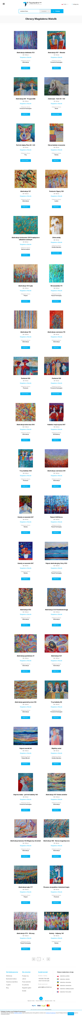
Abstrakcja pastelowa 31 (25, 656)
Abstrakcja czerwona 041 (56, 471)
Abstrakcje (25, 62)
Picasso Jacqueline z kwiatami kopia (56, 887)
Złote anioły (56, 237)
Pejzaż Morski (26, 758)
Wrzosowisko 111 (56, 286)
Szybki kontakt (43, 972)
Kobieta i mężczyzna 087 (56, 424)
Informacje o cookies (48, 1000)
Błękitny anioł (56, 748)
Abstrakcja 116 (25, 332)
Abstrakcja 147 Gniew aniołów (56, 794)
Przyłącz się (25, 976)
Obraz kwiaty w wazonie (56, 145)
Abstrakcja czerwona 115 (56, 332)
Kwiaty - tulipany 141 (56, 933)
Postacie (25, 388)
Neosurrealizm (25, 249)
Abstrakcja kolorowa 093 (26, 424)
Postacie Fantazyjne (56, 62)
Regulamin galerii (26, 987)
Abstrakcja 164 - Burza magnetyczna (56, 841)
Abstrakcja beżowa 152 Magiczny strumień (25, 841)
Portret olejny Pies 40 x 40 (25, 145)
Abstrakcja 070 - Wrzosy (26, 933)
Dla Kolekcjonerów (12, 972)
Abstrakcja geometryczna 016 (25, 702)
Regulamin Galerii (31, 1000)
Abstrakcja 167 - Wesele (56, 52)
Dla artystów (26, 972)
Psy (26, 154)
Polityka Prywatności (40, 1000)
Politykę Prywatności (51, 1012)
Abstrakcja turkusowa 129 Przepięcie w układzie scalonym (25, 238)
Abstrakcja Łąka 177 (25, 887)
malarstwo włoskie (65, 979)
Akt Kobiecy (56, 434)
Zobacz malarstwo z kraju (65, 972)
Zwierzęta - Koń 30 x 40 (56, 99)
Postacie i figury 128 (56, 191)
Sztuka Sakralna (56, 247)
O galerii (8, 984)
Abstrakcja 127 (25, 191)
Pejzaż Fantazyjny (56, 295)
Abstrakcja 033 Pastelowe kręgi (56, 609)
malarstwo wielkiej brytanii (67, 988)
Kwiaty (56, 154)
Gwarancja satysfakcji (12, 981)
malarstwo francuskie (65, 991)
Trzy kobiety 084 (26, 471)
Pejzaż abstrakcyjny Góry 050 (56, 563)
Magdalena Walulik (25, 57)
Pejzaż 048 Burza (56, 517)
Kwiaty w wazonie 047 (26, 517)
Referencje (9, 976)
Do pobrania (25, 984)
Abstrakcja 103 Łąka (25, 286)
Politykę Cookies (18, 1012)
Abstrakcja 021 (56, 656)
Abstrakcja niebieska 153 (26, 52)
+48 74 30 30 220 (43, 981)
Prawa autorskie (26, 981)
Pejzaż (26, 295)
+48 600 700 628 (43, 978)
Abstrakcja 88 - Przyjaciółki (25, 99)
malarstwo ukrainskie (65, 982)
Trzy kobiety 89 (56, 702)
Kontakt (24, 990)
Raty (54, 1000)
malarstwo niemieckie (65, 985)
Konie (56, 108)
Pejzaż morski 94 (26, 748)
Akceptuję (70, 1013)
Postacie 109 (25, 378)
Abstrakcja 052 (25, 609)
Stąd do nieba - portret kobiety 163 (25, 794)
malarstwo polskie (64, 976)
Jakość (24, 978)
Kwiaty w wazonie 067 (26, 563)
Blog (7, 987)
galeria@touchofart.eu (45, 987)
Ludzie (56, 201)
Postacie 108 (56, 378)
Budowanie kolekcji (11, 978)
